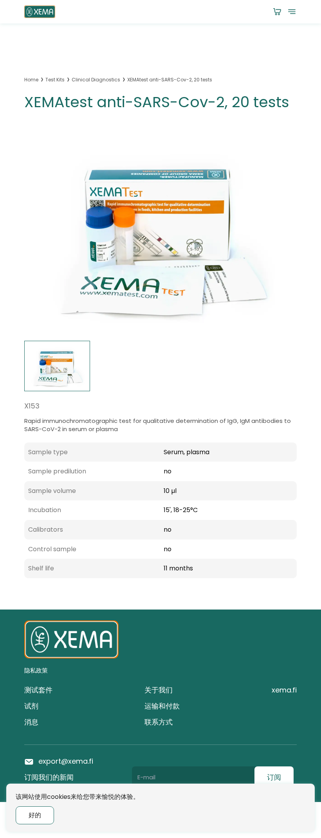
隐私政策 (36, 670)
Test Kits (55, 80)
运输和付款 (162, 706)
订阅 (274, 777)
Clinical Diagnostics (96, 80)
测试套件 (38, 690)
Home (31, 80)
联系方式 (158, 722)
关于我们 (158, 690)
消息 (31, 722)
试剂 (31, 706)
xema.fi (284, 690)
